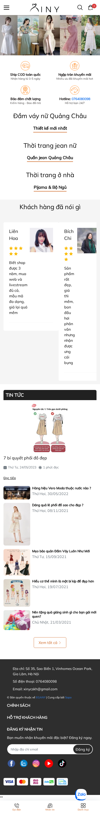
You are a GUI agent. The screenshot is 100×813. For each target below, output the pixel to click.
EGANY (41, 697)
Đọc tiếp (9, 478)
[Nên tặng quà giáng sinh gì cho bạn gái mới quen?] (16, 620)
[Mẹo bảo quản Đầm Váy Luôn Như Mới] (16, 562)
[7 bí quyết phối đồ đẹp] (50, 428)
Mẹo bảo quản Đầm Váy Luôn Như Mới (61, 551)
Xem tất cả (48, 642)
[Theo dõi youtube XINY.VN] (49, 763)
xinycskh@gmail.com (40, 689)
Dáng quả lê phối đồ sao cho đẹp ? (57, 505)
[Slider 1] (50, 34)
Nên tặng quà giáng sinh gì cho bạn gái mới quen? (64, 614)
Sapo (68, 697)
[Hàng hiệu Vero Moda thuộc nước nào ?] (16, 492)
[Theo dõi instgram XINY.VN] (36, 763)
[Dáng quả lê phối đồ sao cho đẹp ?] (16, 524)
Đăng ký (83, 749)
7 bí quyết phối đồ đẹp (25, 458)
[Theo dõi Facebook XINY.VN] (11, 763)
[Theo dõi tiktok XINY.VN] (62, 763)
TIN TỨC (15, 395)
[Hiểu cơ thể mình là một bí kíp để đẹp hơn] (16, 593)
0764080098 (81, 99)
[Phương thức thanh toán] (35, 781)
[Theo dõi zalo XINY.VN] (23, 763)
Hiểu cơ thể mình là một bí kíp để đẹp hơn (63, 581)
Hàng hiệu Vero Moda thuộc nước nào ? (61, 488)
